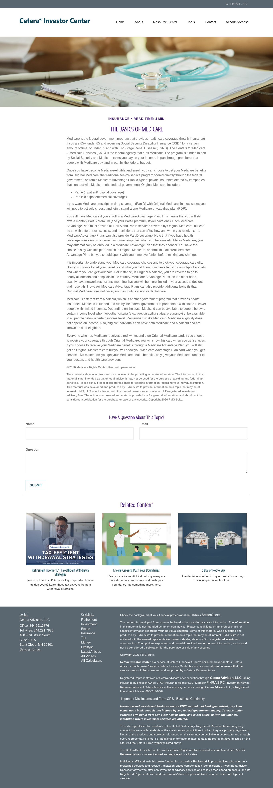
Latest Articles (91, 651)
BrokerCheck (211, 615)
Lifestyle (87, 647)
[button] (139, 22)
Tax (83, 638)
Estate (85, 629)
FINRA (211, 682)
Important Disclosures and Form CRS (147, 698)
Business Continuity (190, 698)
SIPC (221, 682)
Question (32, 449)
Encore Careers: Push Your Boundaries (136, 570)
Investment (89, 624)
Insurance (88, 633)
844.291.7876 (238, 3)
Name (30, 424)
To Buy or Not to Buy (212, 570)
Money (86, 642)
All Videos (88, 656)
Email (143, 424)
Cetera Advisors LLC (226, 677)
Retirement (89, 619)
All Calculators (91, 660)
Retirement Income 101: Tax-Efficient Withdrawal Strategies (60, 572)
